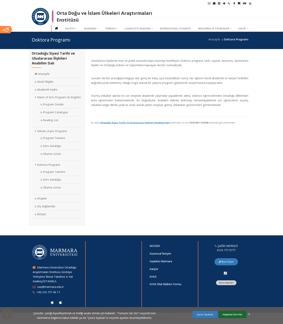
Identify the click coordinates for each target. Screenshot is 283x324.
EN (244, 3)
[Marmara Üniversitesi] (40, 16)
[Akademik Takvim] (219, 3)
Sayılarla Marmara (161, 261)
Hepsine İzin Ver (232, 314)
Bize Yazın (227, 261)
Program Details (53, 104)
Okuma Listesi (51, 154)
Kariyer (154, 269)
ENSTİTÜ (70, 28)
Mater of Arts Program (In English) (58, 97)
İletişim (41, 214)
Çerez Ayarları (226, 282)
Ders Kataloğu (51, 146)
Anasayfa (214, 39)
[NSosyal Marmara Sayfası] (239, 3)
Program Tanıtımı (53, 138)
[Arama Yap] (250, 4)
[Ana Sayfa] (56, 28)
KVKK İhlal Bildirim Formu (165, 284)
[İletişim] (229, 3)
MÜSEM (155, 246)
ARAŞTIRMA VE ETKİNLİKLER (213, 28)
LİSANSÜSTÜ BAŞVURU (138, 28)
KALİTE (242, 28)
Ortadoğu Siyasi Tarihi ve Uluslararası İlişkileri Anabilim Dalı (135, 122)
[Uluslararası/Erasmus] (224, 3)
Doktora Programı (48, 165)
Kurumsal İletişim (160, 253)
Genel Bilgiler (45, 81)
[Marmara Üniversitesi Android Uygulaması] (52, 302)
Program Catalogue (55, 112)
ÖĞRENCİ (110, 28)
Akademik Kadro (47, 89)
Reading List (50, 120)
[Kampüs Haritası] (234, 3)
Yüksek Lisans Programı (51, 131)
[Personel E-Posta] (214, 3)
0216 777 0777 (226, 250)
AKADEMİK (90, 28)
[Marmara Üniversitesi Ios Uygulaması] (60, 302)
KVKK (153, 276)
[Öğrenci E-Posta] (209, 3)
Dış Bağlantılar (45, 206)
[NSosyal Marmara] (225, 273)
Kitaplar (41, 198)
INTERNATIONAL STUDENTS (175, 28)
